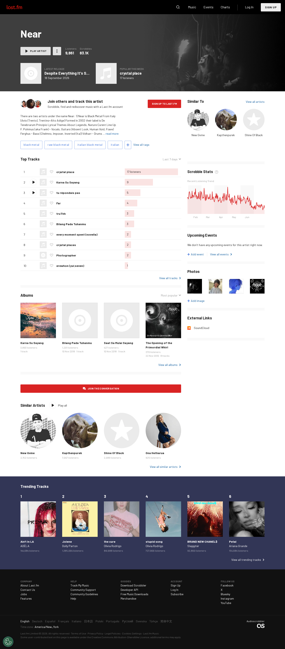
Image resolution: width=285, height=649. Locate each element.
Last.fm (19, 7)
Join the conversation (103, 388)
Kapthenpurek (226, 135)
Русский (127, 621)
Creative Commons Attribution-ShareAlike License (120, 637)
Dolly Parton (70, 546)
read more (112, 133)
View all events (219, 254)
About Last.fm (29, 585)
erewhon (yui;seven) (70, 265)
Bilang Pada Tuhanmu (71, 224)
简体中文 (166, 621)
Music (192, 7)
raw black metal (58, 144)
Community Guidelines (84, 594)
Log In (249, 7)
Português (112, 621)
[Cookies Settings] (8, 641)
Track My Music (80, 585)
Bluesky (225, 594)
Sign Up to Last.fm (164, 103)
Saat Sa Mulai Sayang (118, 343)
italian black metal (89, 144)
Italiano (76, 621)
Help (73, 598)
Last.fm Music (151, 633)
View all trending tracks (246, 559)
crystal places (66, 245)
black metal (31, 144)
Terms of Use (78, 633)
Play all (57, 159)
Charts (225, 7)
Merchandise (128, 598)
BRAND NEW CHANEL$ (202, 541)
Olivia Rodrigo (112, 546)
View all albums (168, 365)
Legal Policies (113, 633)
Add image (197, 301)
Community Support (83, 589)
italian (115, 144)
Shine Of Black (254, 135)
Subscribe (177, 594)
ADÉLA (24, 546)
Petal (232, 541)
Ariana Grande (238, 546)
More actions (57, 51)
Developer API (129, 589)
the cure (109, 541)
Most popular (169, 295)
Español (50, 621)
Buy (27, 331)
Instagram (227, 598)
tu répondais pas (68, 193)
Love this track (51, 171)
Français (63, 621)
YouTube (226, 603)
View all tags (141, 144)
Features (26, 598)
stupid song (154, 541)
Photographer (66, 255)
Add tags (128, 145)
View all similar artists (164, 466)
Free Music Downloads (134, 594)
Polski (99, 621)
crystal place (131, 73)
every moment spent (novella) (76, 234)
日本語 (88, 621)
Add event (197, 254)
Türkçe (153, 621)
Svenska (141, 621)
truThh (61, 213)
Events (208, 7)
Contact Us (27, 589)
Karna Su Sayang (67, 182)
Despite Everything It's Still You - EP (74, 73)
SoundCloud (201, 328)
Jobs (23, 594)
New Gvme (198, 135)
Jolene (67, 541)
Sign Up (271, 7)
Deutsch (37, 621)
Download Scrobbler (133, 585)
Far (58, 203)
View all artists (255, 101)
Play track (33, 182)
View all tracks (168, 278)
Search (178, 7)
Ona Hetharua (155, 453)
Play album (38, 320)
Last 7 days (170, 159)
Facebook (227, 585)
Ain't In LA (27, 541)
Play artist (38, 50)
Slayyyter (193, 546)
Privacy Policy (95, 633)
